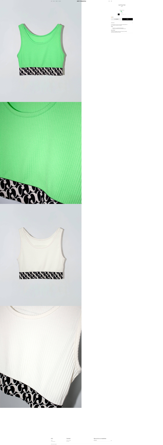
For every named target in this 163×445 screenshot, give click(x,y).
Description (112, 22)
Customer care (53, 441)
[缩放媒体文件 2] (41, 153)
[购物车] (111, 1)
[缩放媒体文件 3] (41, 255)
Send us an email (68, 440)
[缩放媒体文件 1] (41, 51)
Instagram (67, 441)
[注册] (111, 440)
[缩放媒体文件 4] (41, 357)
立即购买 (127, 19)
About (52, 440)
